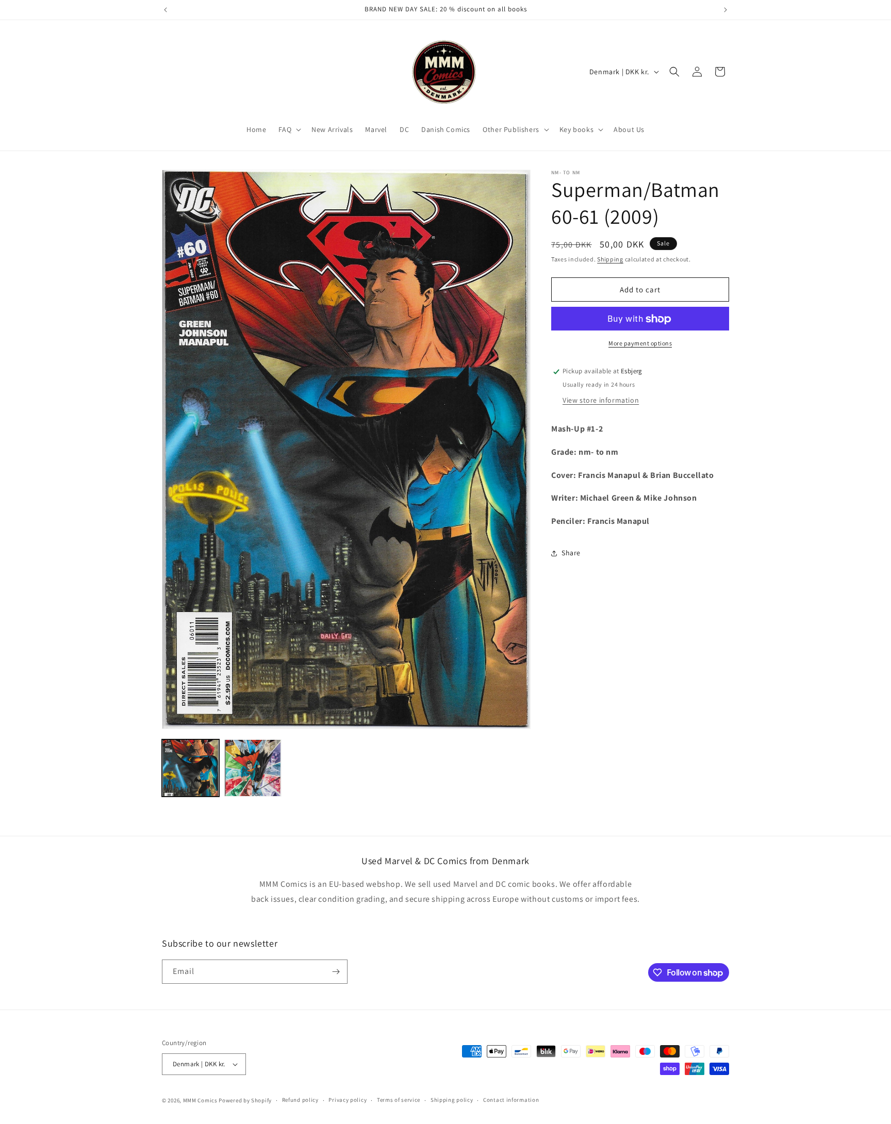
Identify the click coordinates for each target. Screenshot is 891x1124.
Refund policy (300, 1099)
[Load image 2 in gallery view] (253, 768)
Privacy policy (347, 1099)
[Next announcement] (725, 10)
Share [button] (571, 553)
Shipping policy (452, 1099)
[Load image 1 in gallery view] (190, 768)
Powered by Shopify (245, 1100)
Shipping (610, 259)
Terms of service (398, 1099)
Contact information (511, 1099)
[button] (288, 129)
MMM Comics (200, 1100)
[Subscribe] (335, 972)
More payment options (640, 344)
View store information (601, 400)
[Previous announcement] (165, 10)
